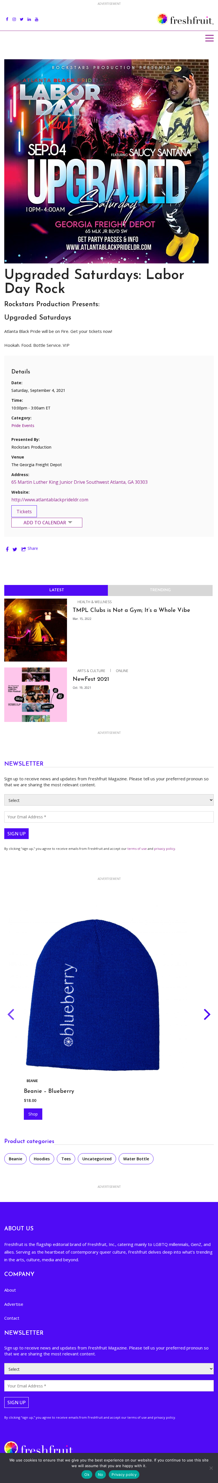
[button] (201, 689)
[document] (109, 741)
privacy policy (150, 793)
